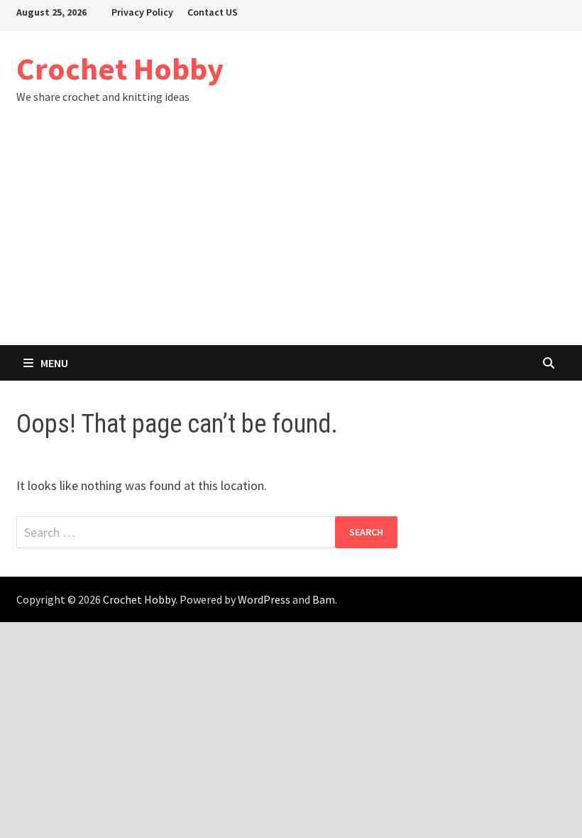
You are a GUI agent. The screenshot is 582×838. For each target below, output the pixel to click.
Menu (54, 363)
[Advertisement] (291, 238)
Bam (323, 599)
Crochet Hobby (120, 68)
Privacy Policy (142, 12)
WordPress (264, 599)
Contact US (212, 12)
